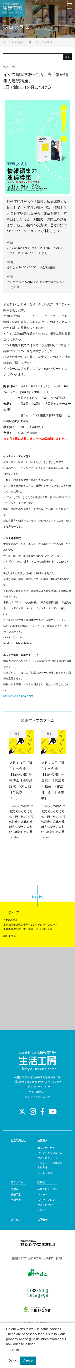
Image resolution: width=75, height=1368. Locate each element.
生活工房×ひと (46, 1205)
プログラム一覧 (22, 42)
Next (69, 744)
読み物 (41, 1182)
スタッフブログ (46, 1199)
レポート (43, 1194)
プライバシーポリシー (37, 1086)
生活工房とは (18, 1140)
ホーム (7, 42)
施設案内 (43, 1140)
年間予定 (16, 1199)
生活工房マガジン (48, 1189)
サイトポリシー (37, 1091)
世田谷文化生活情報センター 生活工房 (12, 8)
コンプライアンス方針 (37, 1096)
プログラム (17, 1182)
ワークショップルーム (50, 1152)
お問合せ (43, 1219)
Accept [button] (28, 1360)
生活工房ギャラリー (49, 1158)
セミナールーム (46, 1147)
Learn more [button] (15, 1350)
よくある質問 (45, 1172)
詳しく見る (9, 936)
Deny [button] (12, 1360)
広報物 (41, 1210)
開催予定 (16, 1194)
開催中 (14, 1189)
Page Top (37, 896)
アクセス (16, 1219)
